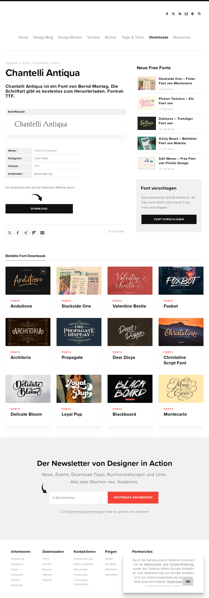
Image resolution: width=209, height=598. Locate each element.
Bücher (111, 37)
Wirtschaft (17, 585)
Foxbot (171, 306)
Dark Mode (193, 14)
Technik (15, 580)
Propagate (72, 357)
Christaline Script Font (175, 360)
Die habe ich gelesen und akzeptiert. (106, 511)
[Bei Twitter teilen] (9, 232)
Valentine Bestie (129, 306)
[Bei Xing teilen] (26, 232)
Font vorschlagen (159, 188)
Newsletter (111, 574)
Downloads (158, 37)
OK (188, 582)
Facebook (167, 14)
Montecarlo (175, 414)
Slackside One (76, 306)
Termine (93, 37)
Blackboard (124, 414)
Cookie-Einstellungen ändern (163, 586)
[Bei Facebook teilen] (18, 232)
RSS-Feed (111, 569)
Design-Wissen (70, 37)
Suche (200, 14)
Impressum (175, 582)
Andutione (21, 306)
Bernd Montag (43, 174)
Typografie (17, 564)
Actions (46, 564)
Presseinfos (80, 574)
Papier (15, 569)
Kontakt (187, 14)
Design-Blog (43, 37)
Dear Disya (124, 357)
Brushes (47, 569)
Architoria (21, 357)
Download (39, 208)
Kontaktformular (83, 559)
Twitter (109, 559)
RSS (180, 14)
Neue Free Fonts (154, 67)
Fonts (55, 63)
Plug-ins (47, 580)
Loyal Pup (72, 414)
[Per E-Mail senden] (42, 232)
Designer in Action (27, 12)
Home (23, 37)
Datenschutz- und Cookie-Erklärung (169, 564)
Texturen (47, 574)
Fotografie (17, 574)
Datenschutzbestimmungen (87, 511)
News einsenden (83, 564)
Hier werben (81, 569)
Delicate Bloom (26, 414)
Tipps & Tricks (132, 37)
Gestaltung (17, 559)
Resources (181, 37)
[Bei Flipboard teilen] (34, 232)
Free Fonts (41, 158)
